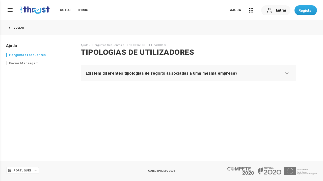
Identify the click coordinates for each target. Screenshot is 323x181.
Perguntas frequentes (107, 45)
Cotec (65, 10)
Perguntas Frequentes (27, 55)
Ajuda (235, 10)
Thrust (83, 10)
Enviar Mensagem (24, 63)
